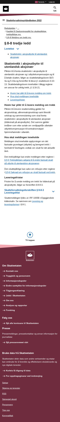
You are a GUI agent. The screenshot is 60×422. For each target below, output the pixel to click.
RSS (4, 393)
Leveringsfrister (17, 100)
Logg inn (52, 2)
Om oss (10, 300)
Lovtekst (9, 49)
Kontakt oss (12, 271)
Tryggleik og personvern (18, 276)
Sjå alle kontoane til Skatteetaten (22, 323)
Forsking (10, 310)
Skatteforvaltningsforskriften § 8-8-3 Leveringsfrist (24, 191)
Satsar (5, 383)
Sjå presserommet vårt (17, 342)
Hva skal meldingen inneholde (24, 96)
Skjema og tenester (11, 388)
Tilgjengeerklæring (15, 290)
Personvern (7, 404)
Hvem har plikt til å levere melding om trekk (30, 93)
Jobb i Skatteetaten (15, 295)
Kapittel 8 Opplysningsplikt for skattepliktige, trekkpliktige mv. (26, 33)
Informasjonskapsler (16, 281)
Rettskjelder (9, 28)
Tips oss (6, 410)
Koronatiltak (7, 415)
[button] (40, 2)
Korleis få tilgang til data (18, 370)
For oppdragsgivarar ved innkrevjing (24, 376)
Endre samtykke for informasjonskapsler (26, 285)
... (18, 28)
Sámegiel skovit (9, 399)
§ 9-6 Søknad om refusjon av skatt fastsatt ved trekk (30, 172)
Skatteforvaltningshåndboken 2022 (24, 20)
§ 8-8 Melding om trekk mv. (18, 37)
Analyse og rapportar (16, 305)
